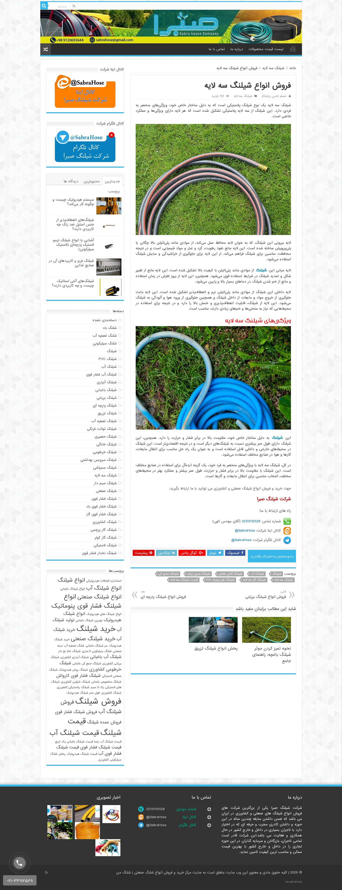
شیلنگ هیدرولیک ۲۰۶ (220, 580)
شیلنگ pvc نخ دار (70, 651)
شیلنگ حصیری (106, 436)
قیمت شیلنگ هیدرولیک (82, 754)
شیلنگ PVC (108, 359)
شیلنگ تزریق (107, 413)
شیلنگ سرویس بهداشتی (98, 460)
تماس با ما (217, 49)
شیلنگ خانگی (106, 444)
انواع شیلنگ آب (103, 588)
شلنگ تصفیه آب (105, 335)
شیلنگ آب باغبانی (105, 657)
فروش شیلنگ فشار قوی (76, 712)
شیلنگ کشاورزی (105, 522)
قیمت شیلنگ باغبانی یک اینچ (74, 741)
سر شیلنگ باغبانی (97, 646)
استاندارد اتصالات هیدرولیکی (103, 581)
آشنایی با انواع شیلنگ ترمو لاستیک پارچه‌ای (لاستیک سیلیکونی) (73, 244)
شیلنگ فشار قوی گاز (101, 514)
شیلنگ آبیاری (107, 382)
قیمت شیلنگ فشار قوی (100, 747)
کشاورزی (103, 759)
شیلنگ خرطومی (105, 452)
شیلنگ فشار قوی (104, 498)
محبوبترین (92, 181)
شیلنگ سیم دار (105, 483)
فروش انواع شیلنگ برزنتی (265, 594)
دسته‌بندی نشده (105, 320)
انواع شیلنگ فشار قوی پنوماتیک (86, 601)
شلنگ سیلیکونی (105, 343)
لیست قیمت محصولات (266, 49)
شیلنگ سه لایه (273, 68)
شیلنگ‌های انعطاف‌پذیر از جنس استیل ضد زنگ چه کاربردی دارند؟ (75, 224)
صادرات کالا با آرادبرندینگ (293, 881)
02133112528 (251, 521)
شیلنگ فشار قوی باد (101, 506)
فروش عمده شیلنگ (104, 722)
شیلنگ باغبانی (106, 390)
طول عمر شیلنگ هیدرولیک (83, 693)
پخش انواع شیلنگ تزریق (216, 648)
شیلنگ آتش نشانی (230, 574)
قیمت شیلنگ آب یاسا (107, 741)
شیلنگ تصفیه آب (104, 421)
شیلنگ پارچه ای (105, 405)
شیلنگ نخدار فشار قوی (99, 553)
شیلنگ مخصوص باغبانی (106, 682)
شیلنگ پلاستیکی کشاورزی (73, 687)
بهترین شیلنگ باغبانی (89, 620)
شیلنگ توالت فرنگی (102, 429)
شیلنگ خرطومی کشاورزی (90, 666)
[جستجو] (44, 6)
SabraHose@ (245, 530)
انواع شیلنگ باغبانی (72, 589)
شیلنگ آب (257, 574)
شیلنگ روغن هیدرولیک (73, 670)
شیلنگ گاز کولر (106, 537)
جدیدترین (112, 181)
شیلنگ (261, 270)
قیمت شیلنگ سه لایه (184, 580)
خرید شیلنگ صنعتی (93, 639)
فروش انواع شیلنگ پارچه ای (163, 594)
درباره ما (236, 49)
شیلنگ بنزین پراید (198, 574)
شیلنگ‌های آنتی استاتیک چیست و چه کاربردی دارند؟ (73, 283)
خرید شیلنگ (96, 629)
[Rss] (74, 6)
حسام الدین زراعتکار (274, 96)
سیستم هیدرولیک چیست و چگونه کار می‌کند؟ (73, 202)
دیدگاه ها (71, 181)
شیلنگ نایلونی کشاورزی (75, 682)
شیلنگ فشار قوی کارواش (78, 676)
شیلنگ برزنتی (107, 398)
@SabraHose (156, 817)
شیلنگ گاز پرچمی (104, 530)
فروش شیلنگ (98, 701)
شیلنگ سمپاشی (105, 467)
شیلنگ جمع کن (168, 574)
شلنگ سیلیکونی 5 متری (97, 651)
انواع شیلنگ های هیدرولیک (103, 614)
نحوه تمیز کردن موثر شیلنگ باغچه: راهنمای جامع (271, 654)
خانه (292, 48)
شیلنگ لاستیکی (105, 545)
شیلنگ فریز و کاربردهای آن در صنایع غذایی (71, 263)
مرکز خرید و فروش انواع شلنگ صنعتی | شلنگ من (154, 872)
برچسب (114, 191)
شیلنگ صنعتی (106, 491)
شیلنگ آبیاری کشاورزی (74, 657)
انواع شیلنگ (71, 580)
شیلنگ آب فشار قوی (101, 374)
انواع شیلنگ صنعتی (99, 597)
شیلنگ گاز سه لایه (254, 580)
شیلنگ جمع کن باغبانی (86, 663)
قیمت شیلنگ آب (74, 733)
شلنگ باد (110, 328)
